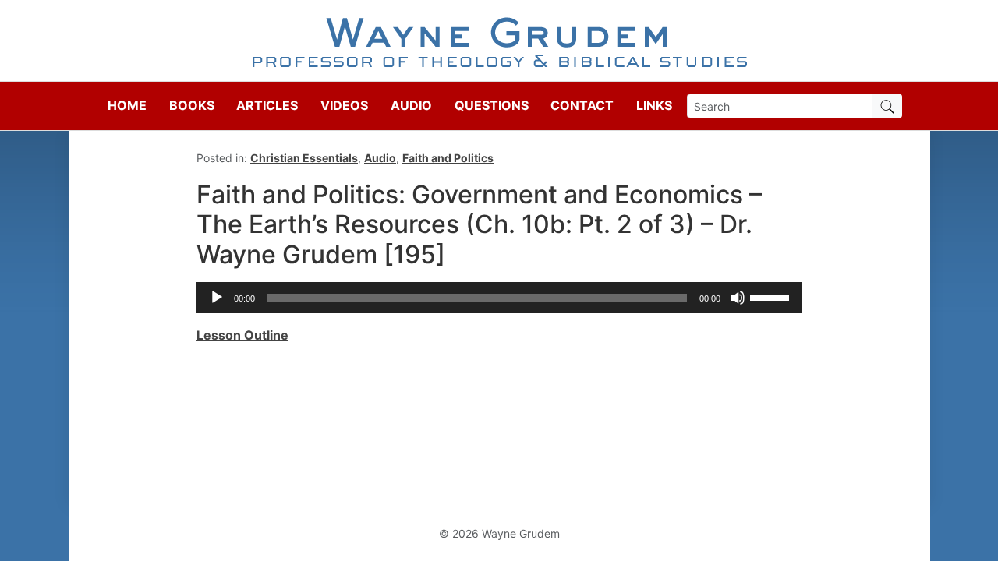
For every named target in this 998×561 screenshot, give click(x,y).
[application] (499, 297)
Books (191, 105)
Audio (411, 105)
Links (654, 105)
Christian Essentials (304, 157)
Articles (267, 105)
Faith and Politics (448, 157)
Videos (344, 105)
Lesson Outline (242, 335)
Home (127, 105)
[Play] (217, 297)
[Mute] (737, 297)
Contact (582, 105)
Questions (492, 105)
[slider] (772, 296)
